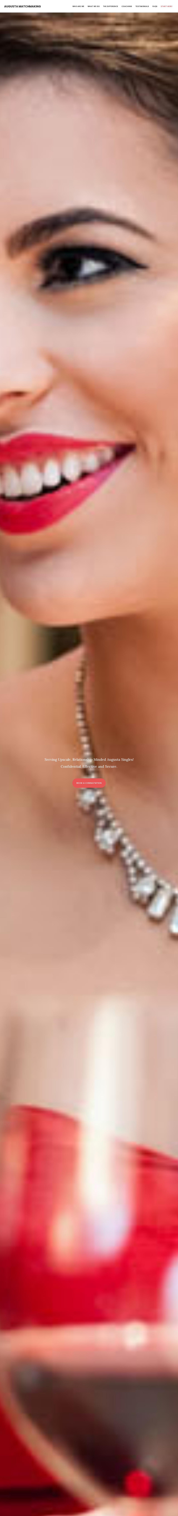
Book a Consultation (89, 783)
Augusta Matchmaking (22, 6)
